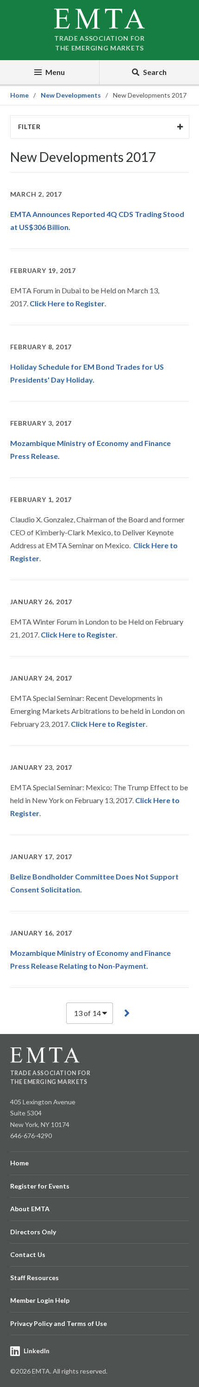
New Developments (71, 95)
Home (19, 95)
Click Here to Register (67, 303)
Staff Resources (34, 1278)
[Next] (127, 1012)
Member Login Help (39, 1300)
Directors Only (33, 1232)
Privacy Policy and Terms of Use (58, 1323)
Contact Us (27, 1254)
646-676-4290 (31, 1135)
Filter (29, 126)
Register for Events (39, 1186)
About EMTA (30, 1209)
